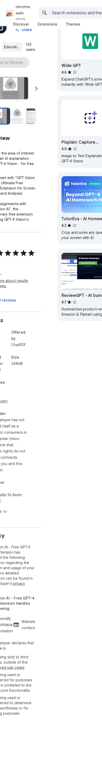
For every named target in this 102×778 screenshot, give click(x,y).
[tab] (21, 24)
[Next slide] (36, 88)
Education (12, 47)
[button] (23, 116)
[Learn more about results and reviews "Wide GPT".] (75, 72)
